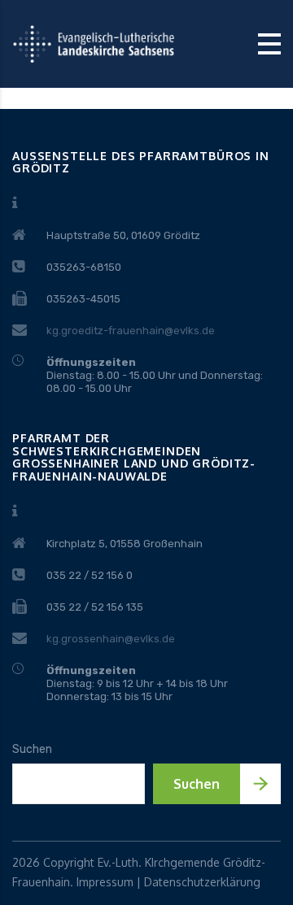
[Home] (93, 42)
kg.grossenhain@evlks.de (110, 639)
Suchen (32, 749)
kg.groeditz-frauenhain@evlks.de (130, 330)
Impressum (105, 882)
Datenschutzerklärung (202, 882)
